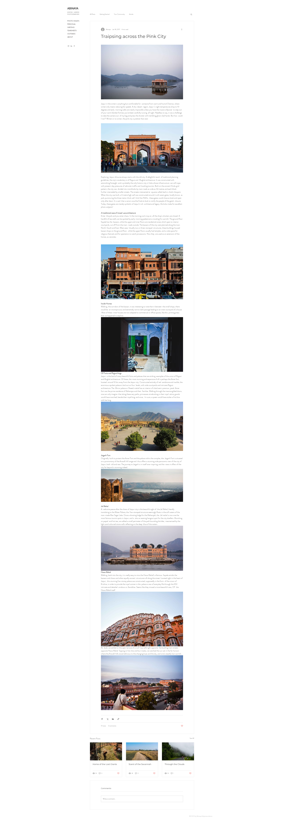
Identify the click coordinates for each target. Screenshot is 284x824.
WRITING (70, 27)
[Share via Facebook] (102, 719)
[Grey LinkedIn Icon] (71, 46)
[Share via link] (118, 719)
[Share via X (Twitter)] (107, 719)
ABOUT (70, 37)
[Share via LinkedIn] (113, 719)
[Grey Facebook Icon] (74, 46)
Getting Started (104, 14)
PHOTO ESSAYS (73, 21)
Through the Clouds (174, 764)
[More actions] (181, 29)
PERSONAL (71, 24)
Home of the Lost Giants (105, 764)
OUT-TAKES (71, 34)
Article (131, 14)
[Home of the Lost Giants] (106, 751)
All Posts (92, 14)
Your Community (119, 14)
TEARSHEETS (72, 30)
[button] (191, 14)
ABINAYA (72, 8)
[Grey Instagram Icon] (68, 46)
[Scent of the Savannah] (142, 751)
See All (192, 738)
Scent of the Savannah (140, 764)
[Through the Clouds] (178, 751)
